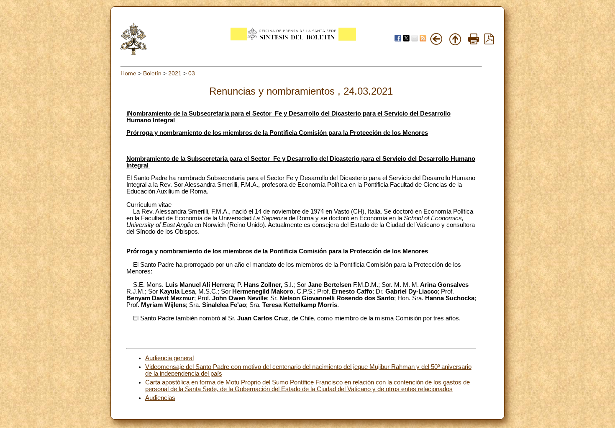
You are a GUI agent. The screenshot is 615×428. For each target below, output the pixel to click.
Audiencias (160, 397)
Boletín (152, 73)
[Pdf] (489, 42)
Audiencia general (169, 358)
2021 (175, 73)
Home (128, 73)
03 (191, 73)
